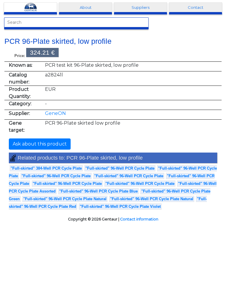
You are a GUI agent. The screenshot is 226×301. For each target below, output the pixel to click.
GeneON (55, 113)
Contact (195, 7)
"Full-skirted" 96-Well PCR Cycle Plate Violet (120, 206)
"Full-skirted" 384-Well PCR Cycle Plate (46, 168)
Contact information (139, 219)
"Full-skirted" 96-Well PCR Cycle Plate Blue (98, 191)
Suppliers (140, 7)
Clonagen (30, 7)
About (86, 7)
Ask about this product (40, 144)
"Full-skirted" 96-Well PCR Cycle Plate (119, 168)
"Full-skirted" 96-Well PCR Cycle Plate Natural (65, 199)
